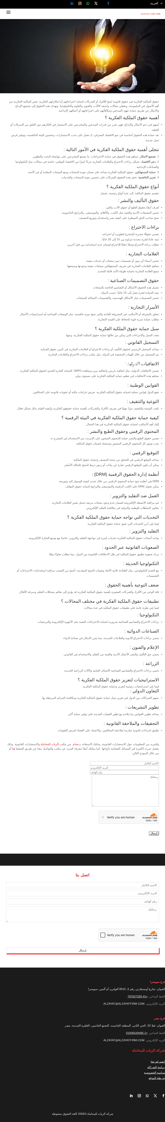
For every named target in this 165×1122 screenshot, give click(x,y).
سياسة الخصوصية (154, 1072)
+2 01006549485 (137, 1033)
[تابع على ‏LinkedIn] (72, 3)
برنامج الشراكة (156, 1067)
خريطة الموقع (157, 1078)
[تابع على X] (96, 3)
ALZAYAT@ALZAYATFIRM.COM (123, 1003)
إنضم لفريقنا (158, 1061)
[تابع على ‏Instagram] (80, 3)
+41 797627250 (138, 996)
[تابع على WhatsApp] (88, 3)
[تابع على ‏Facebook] (108, 3)
